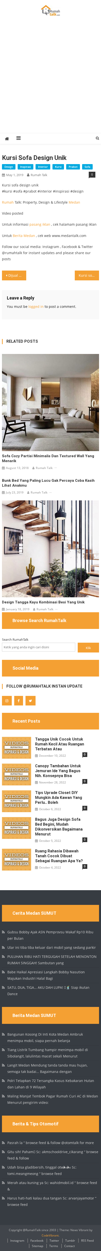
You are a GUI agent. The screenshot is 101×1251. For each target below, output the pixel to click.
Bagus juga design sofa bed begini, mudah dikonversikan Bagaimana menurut (59, 826)
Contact (69, 1246)
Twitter (54, 1240)
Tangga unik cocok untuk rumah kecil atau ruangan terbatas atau (59, 744)
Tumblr (70, 1240)
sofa (87, 167)
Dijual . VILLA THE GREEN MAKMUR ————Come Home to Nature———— (17, 275)
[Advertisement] (50, 79)
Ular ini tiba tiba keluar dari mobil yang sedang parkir (51, 947)
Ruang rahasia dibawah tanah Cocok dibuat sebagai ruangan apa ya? (59, 856)
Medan (74, 202)
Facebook (36, 1240)
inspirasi (25, 167)
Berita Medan (24, 235)
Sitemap (37, 1246)
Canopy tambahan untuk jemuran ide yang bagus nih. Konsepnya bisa (58, 771)
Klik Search (88, 649)
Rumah (8, 202)
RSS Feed (87, 1240)
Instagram (17, 1240)
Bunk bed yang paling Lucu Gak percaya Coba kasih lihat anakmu (48, 483)
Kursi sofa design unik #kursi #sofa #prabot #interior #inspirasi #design (89, 275)
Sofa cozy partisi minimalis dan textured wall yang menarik (48, 458)
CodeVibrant (50, 1235)
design (8, 167)
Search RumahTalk (15, 639)
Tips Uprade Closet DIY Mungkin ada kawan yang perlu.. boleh (58, 797)
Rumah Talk (39, 175)
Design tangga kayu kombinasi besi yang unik (43, 602)
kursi (58, 167)
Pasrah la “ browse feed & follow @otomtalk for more (50, 1142)
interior (43, 167)
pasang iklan (39, 224)
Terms (53, 1246)
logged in (36, 306)
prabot (73, 167)
